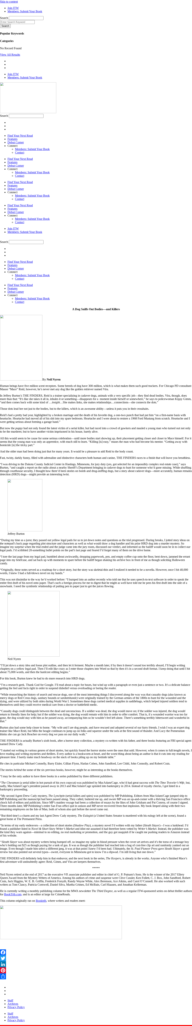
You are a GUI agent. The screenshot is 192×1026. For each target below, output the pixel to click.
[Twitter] (96, 958)
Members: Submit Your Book (32, 149)
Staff (10, 1000)
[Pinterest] (96, 970)
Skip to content (9, 1)
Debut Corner (16, 142)
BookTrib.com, (13, 894)
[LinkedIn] (96, 964)
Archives (13, 1003)
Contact (19, 152)
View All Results (10, 54)
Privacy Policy (16, 1007)
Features (12, 139)
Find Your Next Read (20, 135)
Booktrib (41, 900)
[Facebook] (96, 952)
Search (4, 17)
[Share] (96, 976)
